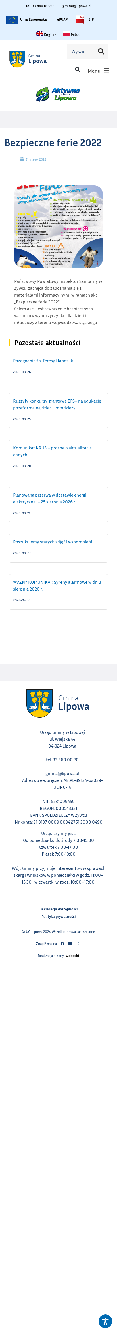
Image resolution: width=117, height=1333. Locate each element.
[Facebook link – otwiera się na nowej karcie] (62, 944)
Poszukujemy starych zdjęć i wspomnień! (58, 541)
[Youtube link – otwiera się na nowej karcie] (70, 944)
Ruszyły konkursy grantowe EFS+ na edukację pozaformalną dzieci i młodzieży (57, 404)
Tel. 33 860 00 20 (40, 5)
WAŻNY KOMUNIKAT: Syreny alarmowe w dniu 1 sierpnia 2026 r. (58, 585)
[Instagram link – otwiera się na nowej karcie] (77, 944)
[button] (77, 69)
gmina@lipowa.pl (76, 5)
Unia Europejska (33, 18)
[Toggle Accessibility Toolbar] (105, 1321)
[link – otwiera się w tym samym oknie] (35, 59)
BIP (90, 18)
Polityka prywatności (58, 916)
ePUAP (62, 19)
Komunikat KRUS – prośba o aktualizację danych (52, 450)
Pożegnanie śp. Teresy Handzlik (50, 360)
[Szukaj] (101, 51)
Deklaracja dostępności (58, 908)
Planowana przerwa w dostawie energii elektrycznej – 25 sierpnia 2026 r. (51, 498)
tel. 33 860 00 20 (62, 759)
